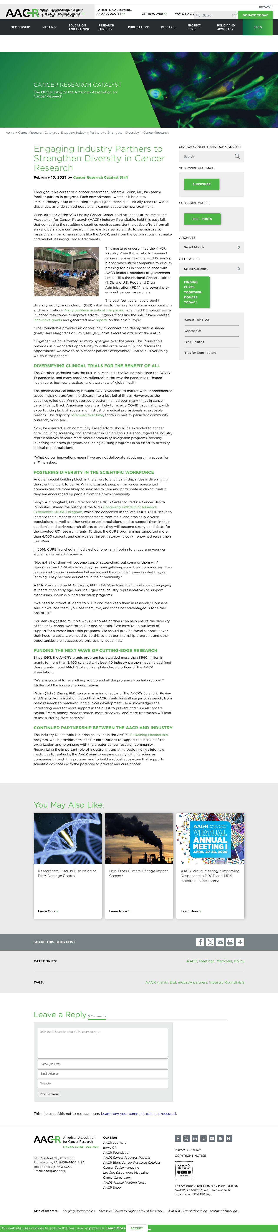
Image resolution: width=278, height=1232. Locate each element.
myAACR (266, 6)
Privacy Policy (188, 1149)
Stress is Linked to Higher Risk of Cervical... (131, 1211)
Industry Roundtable (226, 982)
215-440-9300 (62, 1166)
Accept (137, 1228)
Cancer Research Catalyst (37, 132)
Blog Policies (194, 342)
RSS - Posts (202, 219)
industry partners (192, 982)
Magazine (121, 1167)
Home (9, 132)
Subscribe (201, 184)
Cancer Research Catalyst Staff (100, 177)
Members (224, 961)
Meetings (207, 961)
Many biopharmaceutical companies (94, 310)
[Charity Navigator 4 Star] (184, 1170)
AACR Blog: (131, 1162)
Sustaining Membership (149, 735)
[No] (149, 1229)
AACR (192, 961)
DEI (173, 982)
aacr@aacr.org (55, 1171)
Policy (239, 961)
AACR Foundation (117, 1152)
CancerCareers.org (117, 1177)
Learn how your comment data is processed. (139, 1114)
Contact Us (193, 330)
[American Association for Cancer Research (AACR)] (43, 13)
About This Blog (197, 320)
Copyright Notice (190, 1155)
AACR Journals (114, 1142)
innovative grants (48, 320)
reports (102, 320)
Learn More (47, 911)
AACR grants (156, 982)
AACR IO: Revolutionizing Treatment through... (203, 1211)
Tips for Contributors (201, 352)
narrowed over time (87, 415)
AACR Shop (112, 1187)
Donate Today (255, 15)
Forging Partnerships (79, 1211)
